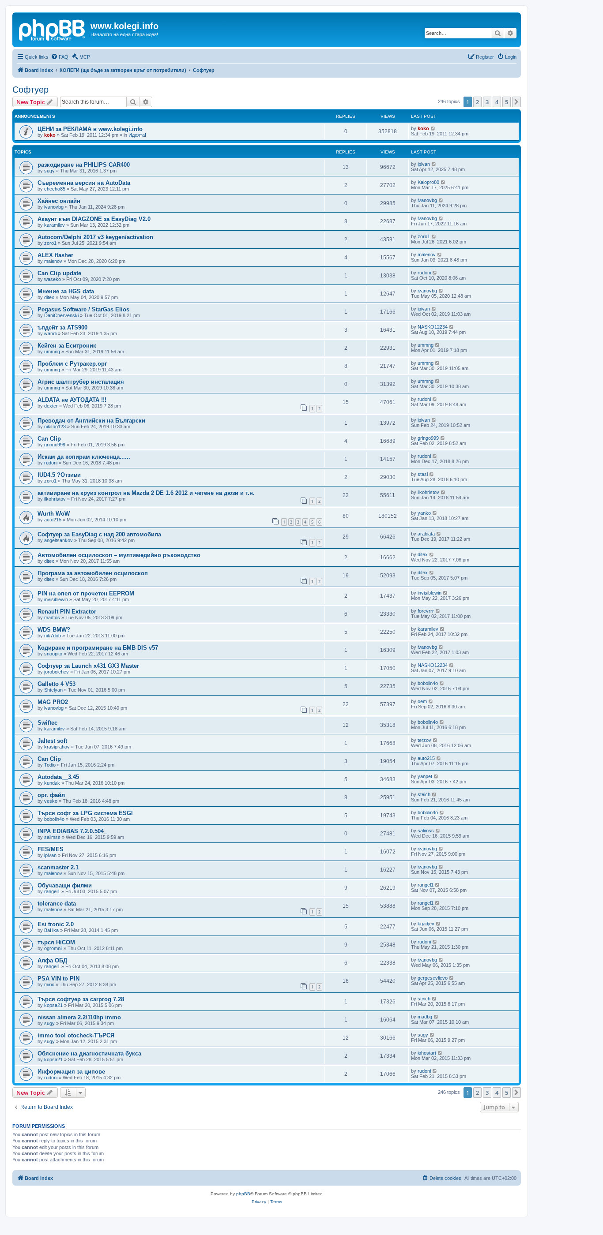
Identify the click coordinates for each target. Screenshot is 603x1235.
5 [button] (506, 102)
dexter (51, 405)
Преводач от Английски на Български (91, 420)
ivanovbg (54, 207)
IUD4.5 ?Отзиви (59, 475)
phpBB (243, 1193)
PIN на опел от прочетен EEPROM (86, 593)
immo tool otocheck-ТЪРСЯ (76, 1035)
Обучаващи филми (65, 885)
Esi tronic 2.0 (56, 924)
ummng (52, 351)
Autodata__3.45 (58, 777)
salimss (52, 837)
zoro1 (50, 243)
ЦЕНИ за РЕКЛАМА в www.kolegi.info (90, 129)
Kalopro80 (428, 182)
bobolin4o (428, 683)
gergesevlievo (433, 978)
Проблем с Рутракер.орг (72, 363)
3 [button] (487, 102)
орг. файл (51, 795)
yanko (424, 513)
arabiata (426, 533)
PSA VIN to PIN (58, 978)
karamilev (54, 225)
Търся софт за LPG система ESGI (85, 813)
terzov (424, 740)
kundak (52, 783)
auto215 (52, 519)
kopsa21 (53, 1005)
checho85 (54, 188)
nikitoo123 (55, 426)
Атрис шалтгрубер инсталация (81, 381)
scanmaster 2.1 (58, 867)
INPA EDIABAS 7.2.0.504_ (72, 831)
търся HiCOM (56, 942)
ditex (49, 297)
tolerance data (57, 903)
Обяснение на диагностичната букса (89, 1053)
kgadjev (426, 923)
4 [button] (496, 102)
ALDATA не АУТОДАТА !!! (72, 400)
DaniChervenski (61, 315)
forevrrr (426, 611)
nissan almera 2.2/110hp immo (79, 1017)
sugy (49, 170)
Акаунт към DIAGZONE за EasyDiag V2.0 (94, 219)
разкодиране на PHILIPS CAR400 (84, 164)
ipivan (424, 164)
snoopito (53, 653)
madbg (425, 1016)
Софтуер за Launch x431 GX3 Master (88, 665)
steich (424, 794)
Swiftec (47, 722)
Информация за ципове (71, 1071)
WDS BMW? (54, 629)
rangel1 (52, 891)
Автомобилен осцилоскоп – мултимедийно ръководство (119, 555)
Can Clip (49, 438)
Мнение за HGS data (66, 291)
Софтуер (30, 89)
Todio (50, 764)
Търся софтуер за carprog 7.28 (81, 999)
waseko (52, 279)
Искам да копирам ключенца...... (84, 456)
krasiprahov (57, 746)
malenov (53, 261)
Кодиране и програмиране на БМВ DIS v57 (98, 647)
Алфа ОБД (52, 960)
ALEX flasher (55, 255)
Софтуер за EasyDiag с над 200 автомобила (99, 534)
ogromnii (53, 948)
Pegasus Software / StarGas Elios (83, 309)
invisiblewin (56, 599)
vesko (50, 801)
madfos (52, 617)
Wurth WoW (54, 513)
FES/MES (51, 849)
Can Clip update (59, 273)
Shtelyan (53, 689)
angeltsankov (58, 540)
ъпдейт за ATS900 (62, 327)
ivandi (50, 333)
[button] (516, 102)
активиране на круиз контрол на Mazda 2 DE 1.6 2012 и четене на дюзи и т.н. (146, 493)
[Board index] (52, 29)
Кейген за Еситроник (67, 345)
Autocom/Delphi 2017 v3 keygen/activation (95, 237)
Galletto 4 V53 (56, 684)
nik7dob (52, 635)
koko (50, 135)
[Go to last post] (433, 128)
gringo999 (54, 444)
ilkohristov (55, 498)
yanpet (425, 776)
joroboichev (56, 671)
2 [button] (477, 102)
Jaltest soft (52, 740)
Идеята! (137, 135)
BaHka (51, 930)
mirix (49, 984)
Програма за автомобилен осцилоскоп (93, 573)
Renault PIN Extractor (67, 611)
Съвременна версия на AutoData (84, 183)
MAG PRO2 (53, 702)
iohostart (427, 1052)
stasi (423, 474)
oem (422, 701)
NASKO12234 (433, 326)
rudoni (424, 272)
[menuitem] (59, 57)
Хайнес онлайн (59, 201)
